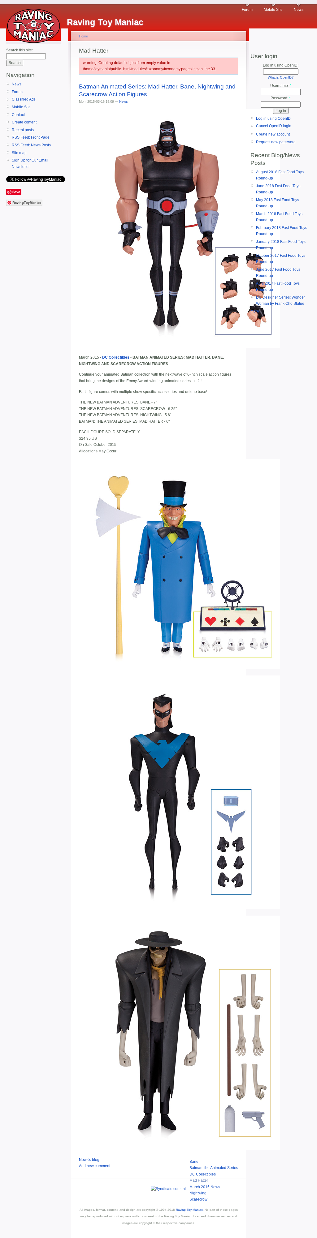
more (254, 311)
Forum (247, 9)
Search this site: (19, 50)
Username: (280, 86)
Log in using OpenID (273, 118)
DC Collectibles (202, 1174)
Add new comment (94, 1166)
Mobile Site (273, 9)
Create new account (273, 134)
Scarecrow (198, 1199)
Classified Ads (24, 99)
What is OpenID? (280, 77)
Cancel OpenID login (273, 126)
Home (83, 36)
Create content (24, 122)
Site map (19, 153)
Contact (18, 115)
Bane (193, 1161)
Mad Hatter (198, 1180)
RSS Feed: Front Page (31, 137)
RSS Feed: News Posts (31, 145)
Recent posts (23, 130)
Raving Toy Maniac (189, 1209)
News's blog (89, 1160)
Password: (281, 98)
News (298, 9)
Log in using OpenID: (280, 65)
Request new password (276, 142)
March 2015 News (204, 1187)
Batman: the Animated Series (213, 1168)
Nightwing (197, 1193)
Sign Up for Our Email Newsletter (30, 163)
